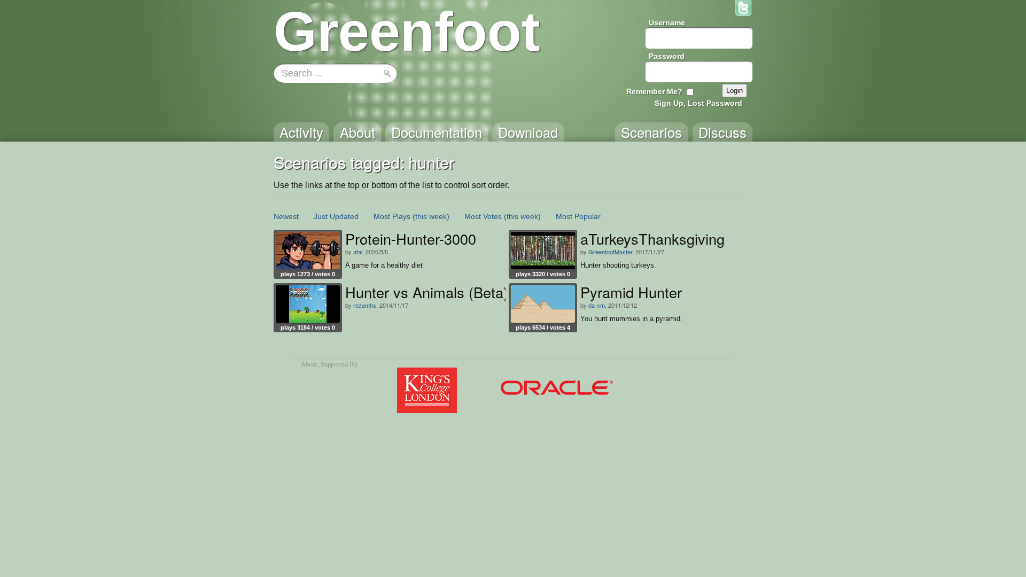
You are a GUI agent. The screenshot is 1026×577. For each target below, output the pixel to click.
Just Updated (336, 216)
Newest (286, 216)
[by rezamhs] (307, 304)
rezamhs (364, 305)
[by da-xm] (543, 304)
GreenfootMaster (610, 251)
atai (357, 251)
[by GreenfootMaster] (543, 250)
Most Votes (483, 216)
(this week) (431, 216)
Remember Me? (654, 91)
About (309, 364)
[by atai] (307, 250)
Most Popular (578, 216)
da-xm (596, 305)
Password (667, 56)
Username (667, 22)
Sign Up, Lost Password (698, 103)
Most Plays (392, 216)
